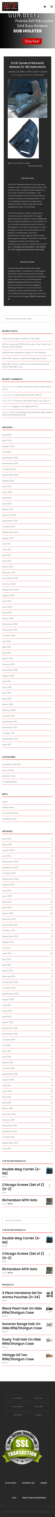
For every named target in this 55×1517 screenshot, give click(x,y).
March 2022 (7, 509)
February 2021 (8, 572)
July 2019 (6, 641)
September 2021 (10, 532)
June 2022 (7, 492)
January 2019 (8, 664)
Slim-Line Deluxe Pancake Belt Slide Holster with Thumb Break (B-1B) (27, 413)
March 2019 (7, 658)
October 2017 (8, 733)
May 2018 (6, 692)
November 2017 (9, 727)
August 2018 (8, 675)
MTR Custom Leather (37, 71)
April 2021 (6, 561)
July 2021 (6, 543)
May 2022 (6, 497)
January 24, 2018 (16, 71)
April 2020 (7, 612)
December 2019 (9, 624)
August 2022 (8, 480)
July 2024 (6, 451)
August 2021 (8, 538)
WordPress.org (9, 818)
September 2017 (10, 738)
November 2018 (9, 670)
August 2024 (8, 446)
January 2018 (8, 715)
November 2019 (9, 629)
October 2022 (9, 469)
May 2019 (6, 647)
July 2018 (6, 681)
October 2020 (9, 584)
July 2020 (6, 601)
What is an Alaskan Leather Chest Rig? (21, 338)
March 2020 (7, 618)
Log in (5, 801)
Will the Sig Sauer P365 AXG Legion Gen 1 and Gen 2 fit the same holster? (27, 345)
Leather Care (8, 775)
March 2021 (7, 566)
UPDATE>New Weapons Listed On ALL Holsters (24, 352)
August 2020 (8, 595)
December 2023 (10, 457)
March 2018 (7, 704)
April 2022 (7, 503)
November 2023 (10, 463)
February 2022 (9, 515)
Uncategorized (9, 781)
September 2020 (10, 589)
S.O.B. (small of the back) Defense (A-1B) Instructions (27, 65)
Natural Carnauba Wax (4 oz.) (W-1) (32, 400)
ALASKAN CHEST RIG (11, 764)
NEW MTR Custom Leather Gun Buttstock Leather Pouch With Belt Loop (26, 365)
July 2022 (6, 486)
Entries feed (8, 807)
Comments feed (10, 813)
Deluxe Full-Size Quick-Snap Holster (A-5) (27, 388)
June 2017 (6, 744)
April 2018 (6, 698)
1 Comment (38, 74)
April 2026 (7, 440)
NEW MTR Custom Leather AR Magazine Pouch (24, 358)
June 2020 (7, 606)
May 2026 (6, 434)
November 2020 (10, 578)
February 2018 (8, 710)
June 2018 (7, 687)
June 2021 (6, 549)
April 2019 (6, 652)
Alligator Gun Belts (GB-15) (25, 406)
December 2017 (9, 721)
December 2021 (9, 520)
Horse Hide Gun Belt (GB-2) (28, 395)
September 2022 (10, 474)
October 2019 (8, 635)
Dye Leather (8, 770)
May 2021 (6, 555)
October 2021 (8, 526)
